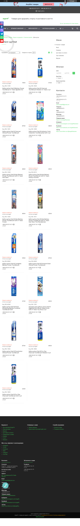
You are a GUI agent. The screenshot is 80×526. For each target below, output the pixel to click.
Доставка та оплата (61, 53)
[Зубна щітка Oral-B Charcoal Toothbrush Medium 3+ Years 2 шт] (40, 68)
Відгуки (58, 58)
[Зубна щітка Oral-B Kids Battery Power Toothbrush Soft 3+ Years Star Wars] (14, 154)
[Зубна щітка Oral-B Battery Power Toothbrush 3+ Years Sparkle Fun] (14, 68)
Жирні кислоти (32, 28)
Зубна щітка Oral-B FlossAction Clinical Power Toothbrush (12, 352)
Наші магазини (7, 429)
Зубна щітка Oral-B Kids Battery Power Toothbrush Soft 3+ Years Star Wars (12, 176)
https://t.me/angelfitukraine (63, 120)
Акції (57, 47)
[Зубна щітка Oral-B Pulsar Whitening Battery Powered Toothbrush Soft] (14, 286)
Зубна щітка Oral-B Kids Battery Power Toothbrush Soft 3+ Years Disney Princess (39, 176)
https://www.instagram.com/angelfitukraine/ (67, 123)
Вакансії (5, 439)
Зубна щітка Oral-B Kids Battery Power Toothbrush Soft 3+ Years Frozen (12, 220)
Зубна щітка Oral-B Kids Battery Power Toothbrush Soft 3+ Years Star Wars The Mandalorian (39, 220)
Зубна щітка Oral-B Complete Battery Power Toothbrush (11, 264)
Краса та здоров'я (18, 37)
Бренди (4, 28)
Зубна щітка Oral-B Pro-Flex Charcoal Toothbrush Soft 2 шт (12, 395)
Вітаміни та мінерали (17, 28)
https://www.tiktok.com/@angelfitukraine (66, 131)
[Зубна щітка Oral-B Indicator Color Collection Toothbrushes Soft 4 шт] (40, 111)
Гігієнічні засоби (28, 37)
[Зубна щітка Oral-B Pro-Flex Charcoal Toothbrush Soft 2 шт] (14, 374)
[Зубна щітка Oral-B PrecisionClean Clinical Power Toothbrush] (40, 243)
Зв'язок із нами (58, 427)
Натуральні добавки (48, 28)
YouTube (5, 454)
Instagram (5, 445)
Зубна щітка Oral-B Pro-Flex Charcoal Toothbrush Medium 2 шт (40, 352)
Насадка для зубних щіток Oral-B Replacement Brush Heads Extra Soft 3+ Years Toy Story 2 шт (39, 308)
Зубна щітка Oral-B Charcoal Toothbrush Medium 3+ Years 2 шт (40, 89)
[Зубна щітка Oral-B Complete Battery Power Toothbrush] (14, 243)
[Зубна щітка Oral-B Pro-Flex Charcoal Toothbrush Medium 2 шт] (40, 331)
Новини (5, 436)
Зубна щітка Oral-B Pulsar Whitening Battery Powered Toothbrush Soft (11, 308)
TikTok (4, 447)
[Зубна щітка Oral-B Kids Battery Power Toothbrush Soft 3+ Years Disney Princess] (40, 154)
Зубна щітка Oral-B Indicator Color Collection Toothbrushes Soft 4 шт (40, 132)
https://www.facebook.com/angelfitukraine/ (67, 127)
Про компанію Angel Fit (9, 427)
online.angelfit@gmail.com (62, 104)
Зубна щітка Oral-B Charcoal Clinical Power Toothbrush (11, 132)
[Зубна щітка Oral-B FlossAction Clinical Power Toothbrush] (14, 331)
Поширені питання (59, 429)
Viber (4, 450)
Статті (4, 438)
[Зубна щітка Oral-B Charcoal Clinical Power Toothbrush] (14, 111)
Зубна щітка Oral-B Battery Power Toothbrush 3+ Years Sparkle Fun (13, 89)
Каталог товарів (8, 37)
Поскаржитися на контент (47, 515)
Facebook (5, 449)
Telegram (5, 452)
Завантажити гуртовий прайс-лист (37, 429)
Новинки (58, 50)
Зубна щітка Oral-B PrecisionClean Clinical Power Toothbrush (40, 264)
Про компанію (60, 55)
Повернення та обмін (8, 434)
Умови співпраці (33, 427)
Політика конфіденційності (59, 515)
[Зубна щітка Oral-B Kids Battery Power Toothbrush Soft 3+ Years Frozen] (14, 198)
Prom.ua (47, 513)
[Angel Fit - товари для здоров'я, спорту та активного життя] (5, 19)
